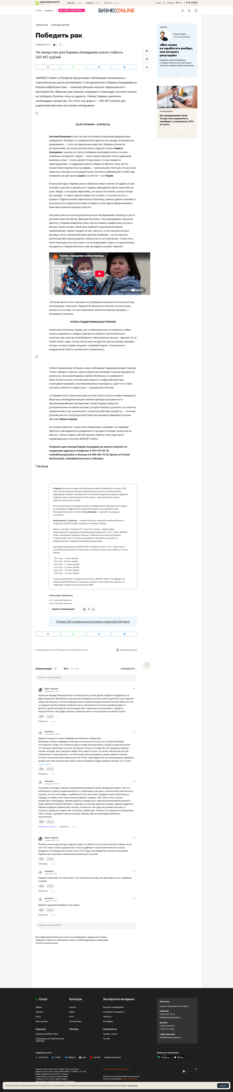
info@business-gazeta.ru (170, 1017)
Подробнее (133, 1085)
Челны (158, 3)
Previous (160, 74)
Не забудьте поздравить (114, 1012)
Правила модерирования (47, 943)
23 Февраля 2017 (43, 44)
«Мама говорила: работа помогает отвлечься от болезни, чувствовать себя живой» (177, 50)
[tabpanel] (177, 48)
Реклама (73, 1029)
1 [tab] (175, 74)
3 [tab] (178, 74)
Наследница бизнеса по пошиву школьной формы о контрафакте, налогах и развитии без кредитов (174, 63)
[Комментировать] (146, 51)
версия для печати (128, 650)
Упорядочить (128, 668)
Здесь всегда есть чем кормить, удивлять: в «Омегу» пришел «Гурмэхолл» (177, 118)
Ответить (43, 721)
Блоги (38, 1017)
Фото (71, 1017)
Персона (39, 1012)
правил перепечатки (130, 1079)
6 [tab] (179, 135)
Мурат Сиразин (51, 689)
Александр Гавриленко (61, 595)
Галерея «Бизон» (110, 1034)
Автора (74, 668)
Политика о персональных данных (116, 1069)
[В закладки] (146, 59)
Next (194, 74)
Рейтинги (107, 1017)
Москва (170, 3)
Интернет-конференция (113, 1007)
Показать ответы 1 (47, 827)
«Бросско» (177, 37)
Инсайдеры (108, 1021)
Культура (75, 999)
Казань (39, 10)
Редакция (41, 1029)
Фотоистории (75, 1021)
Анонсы (72, 1007)
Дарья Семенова (181, 34)
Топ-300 (106, 1039)
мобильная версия (112, 1057)
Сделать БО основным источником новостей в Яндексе (93, 621)
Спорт (43, 999)
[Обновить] (146, 664)
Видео (72, 1012)
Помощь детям (60, 24)
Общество (42, 24)
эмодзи (50, 716)
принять (223, 1086)
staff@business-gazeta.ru (170, 1037)
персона (163, 27)
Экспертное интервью (118, 999)
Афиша (39, 1007)
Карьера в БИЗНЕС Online (47, 1034)
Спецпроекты (110, 1029)
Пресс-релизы (42, 1021)
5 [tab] (178, 135)
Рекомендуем (166, 111)
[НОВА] (71, 11)
